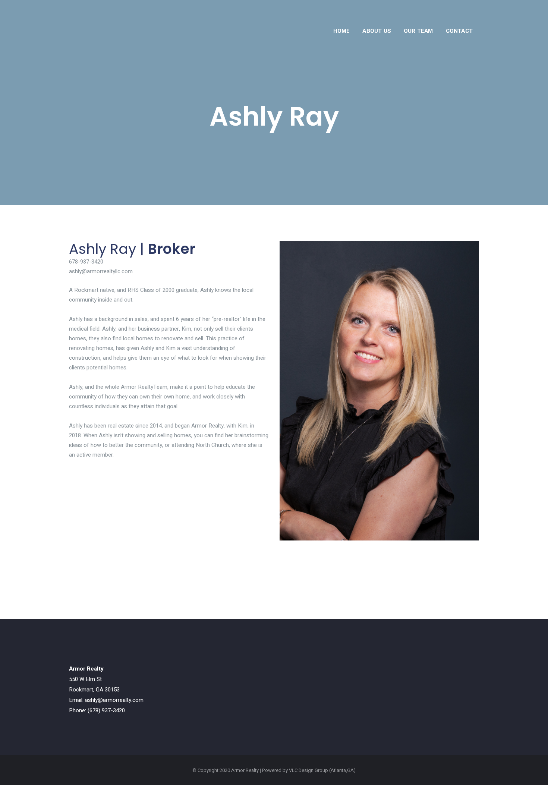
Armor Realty (245, 770)
